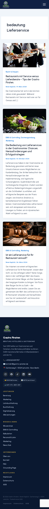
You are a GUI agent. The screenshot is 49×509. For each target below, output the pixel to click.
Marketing (10, 141)
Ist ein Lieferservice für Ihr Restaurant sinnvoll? (19, 257)
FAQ (4, 464)
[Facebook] (11, 374)
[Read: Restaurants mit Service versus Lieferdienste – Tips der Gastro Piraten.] (24, 55)
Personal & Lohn (9, 437)
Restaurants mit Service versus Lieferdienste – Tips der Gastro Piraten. (22, 79)
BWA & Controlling (13, 138)
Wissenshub (8, 426)
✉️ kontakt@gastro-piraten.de (15, 364)
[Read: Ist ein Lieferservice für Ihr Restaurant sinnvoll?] (24, 234)
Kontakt (6, 460)
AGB (5, 485)
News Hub (7, 445)
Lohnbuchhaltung (10, 403)
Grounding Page (9, 468)
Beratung (7, 396)
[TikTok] (17, 374)
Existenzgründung (28, 138)
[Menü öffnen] (44, 4)
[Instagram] (5, 374)
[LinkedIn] (23, 374)
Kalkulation (7, 434)
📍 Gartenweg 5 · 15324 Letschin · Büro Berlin (21, 368)
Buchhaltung (8, 407)
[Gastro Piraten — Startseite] (5, 4)
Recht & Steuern (12, 72)
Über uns (6, 456)
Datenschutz (8, 481)
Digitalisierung (9, 411)
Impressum (7, 477)
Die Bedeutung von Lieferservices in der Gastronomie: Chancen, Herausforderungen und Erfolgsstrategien (24, 150)
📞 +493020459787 (11, 360)
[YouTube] (29, 374)
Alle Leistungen (9, 415)
